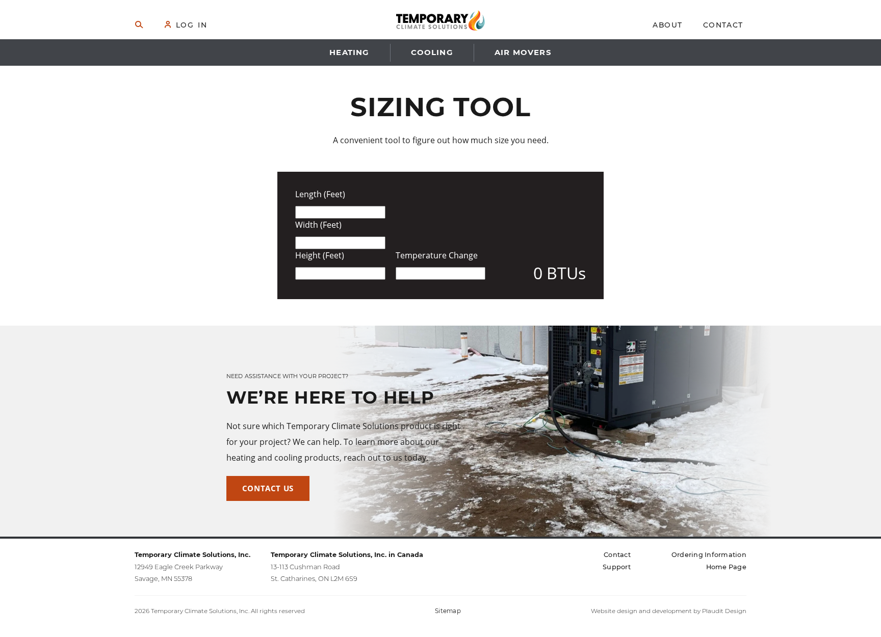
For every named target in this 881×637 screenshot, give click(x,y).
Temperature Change (437, 255)
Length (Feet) (320, 194)
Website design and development (641, 611)
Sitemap (448, 611)
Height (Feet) (319, 255)
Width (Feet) (318, 225)
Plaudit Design (724, 611)
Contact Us (268, 488)
